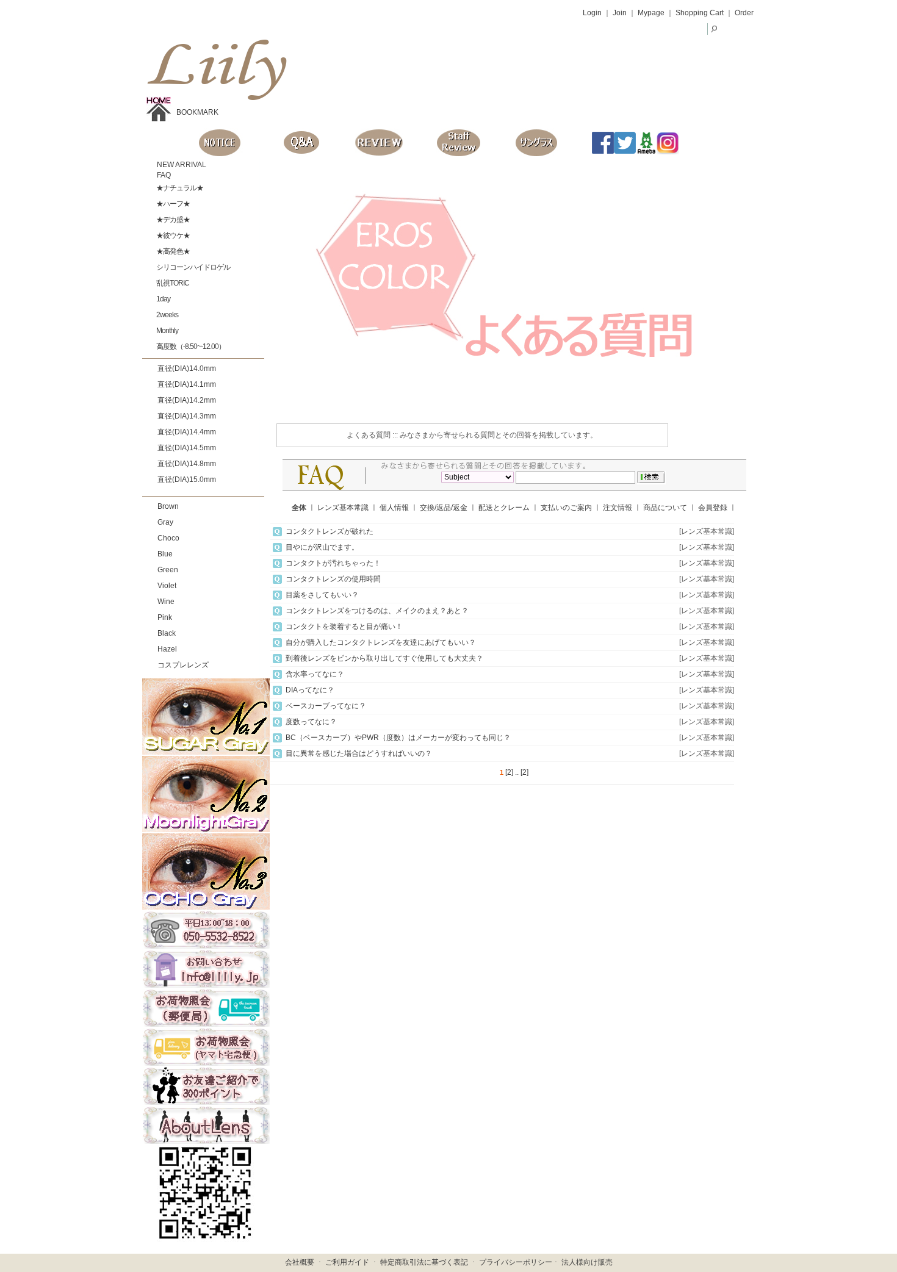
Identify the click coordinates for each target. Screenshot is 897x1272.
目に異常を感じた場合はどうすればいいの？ (359, 753)
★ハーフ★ (172, 203)
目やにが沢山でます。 (322, 547)
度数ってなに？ (311, 721)
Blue (165, 554)
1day (162, 299)
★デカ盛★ (172, 219)
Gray (165, 522)
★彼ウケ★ (172, 235)
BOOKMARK (197, 112)
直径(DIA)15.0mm (186, 479)
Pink (164, 617)
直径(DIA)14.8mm (186, 463)
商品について (665, 507)
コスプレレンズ (183, 665)
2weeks (166, 315)
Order (744, 13)
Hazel (167, 649)
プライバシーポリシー (515, 1262)
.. (517, 772)
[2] (509, 772)
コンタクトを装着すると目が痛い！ (344, 626)
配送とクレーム (504, 507)
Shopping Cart (699, 13)
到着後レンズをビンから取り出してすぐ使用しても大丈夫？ (384, 658)
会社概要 (299, 1262)
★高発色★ (172, 251)
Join (620, 13)
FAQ (163, 175)
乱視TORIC (172, 283)
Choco (168, 538)
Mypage (651, 13)
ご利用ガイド (347, 1262)
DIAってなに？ (310, 690)
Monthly (166, 330)
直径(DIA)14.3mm (186, 416)
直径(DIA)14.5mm (186, 448)
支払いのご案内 (566, 507)
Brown (168, 506)
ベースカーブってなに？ (326, 706)
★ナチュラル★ (179, 188)
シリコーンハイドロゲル (192, 267)
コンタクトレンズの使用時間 (333, 579)
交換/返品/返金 (443, 507)
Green (167, 570)
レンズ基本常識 (342, 507)
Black (166, 633)
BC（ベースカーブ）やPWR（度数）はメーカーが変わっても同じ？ (398, 737)
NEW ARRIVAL (180, 164)
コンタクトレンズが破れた (329, 531)
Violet (166, 585)
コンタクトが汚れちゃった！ (333, 563)
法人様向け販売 (587, 1262)
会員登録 (712, 507)
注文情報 (617, 507)
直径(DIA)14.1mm (186, 384)
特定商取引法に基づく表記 (424, 1262)
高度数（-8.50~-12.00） (190, 346)
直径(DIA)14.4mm (186, 432)
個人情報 (394, 507)
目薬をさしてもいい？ (322, 595)
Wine (166, 601)
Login (592, 13)
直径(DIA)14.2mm (186, 400)
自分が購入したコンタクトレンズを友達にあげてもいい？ (381, 642)
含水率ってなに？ (315, 674)
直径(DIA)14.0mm (186, 368)
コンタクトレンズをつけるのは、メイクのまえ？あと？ (377, 610)
